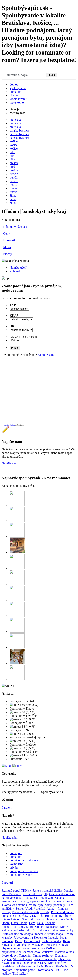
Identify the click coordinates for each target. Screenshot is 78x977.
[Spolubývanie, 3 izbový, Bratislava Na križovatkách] (17, 631)
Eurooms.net (32, 941)
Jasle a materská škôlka (47, 890)
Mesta (7, 247)
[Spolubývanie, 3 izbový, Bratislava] (17, 568)
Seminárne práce (24, 970)
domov (14, 84)
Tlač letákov (20, 973)
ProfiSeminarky (51, 941)
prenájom (15, 91)
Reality (44, 912)
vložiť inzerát (18, 99)
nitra (12, 152)
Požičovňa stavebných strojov (52, 959)
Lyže (32, 923)
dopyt (13, 955)
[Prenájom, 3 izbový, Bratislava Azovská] (17, 536)
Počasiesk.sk (22, 930)
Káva (40, 923)
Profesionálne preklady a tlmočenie (24, 934)
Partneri (6, 807)
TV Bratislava (40, 930)
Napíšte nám (9, 463)
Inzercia (52, 919)
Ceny (6, 233)
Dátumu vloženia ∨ (15, 226)
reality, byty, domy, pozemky (47, 905)
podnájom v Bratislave (24, 860)
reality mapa (55, 934)
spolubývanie (18, 88)
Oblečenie (61, 966)
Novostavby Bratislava (42, 944)
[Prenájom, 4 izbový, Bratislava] (17, 505)
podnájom (16, 853)
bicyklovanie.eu (12, 952)
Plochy (7, 254)
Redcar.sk (52, 926)
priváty (14, 867)
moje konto (17, 102)
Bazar (18, 941)
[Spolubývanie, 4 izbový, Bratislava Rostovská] (17, 600)
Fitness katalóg (11, 919)
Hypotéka (20, 944)
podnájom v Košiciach (24, 871)
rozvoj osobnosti (12, 962)
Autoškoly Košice (43, 948)
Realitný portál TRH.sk (16, 890)
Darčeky (23, 915)
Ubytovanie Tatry (35, 962)
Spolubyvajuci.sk (9, 425)
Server (20, 908)
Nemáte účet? (18, 267)
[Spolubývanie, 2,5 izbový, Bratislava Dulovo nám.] (17, 663)
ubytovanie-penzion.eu (16, 948)
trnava (13, 184)
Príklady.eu (46, 897)
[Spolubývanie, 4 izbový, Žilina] (17, 552)
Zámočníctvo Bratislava (38, 952)
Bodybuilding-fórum (58, 915)
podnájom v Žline (21, 874)
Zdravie (63, 944)
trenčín (14, 174)
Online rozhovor (43, 955)
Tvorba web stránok (14, 905)
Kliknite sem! (46, 354)
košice (14, 141)
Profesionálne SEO (48, 970)
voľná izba (16, 864)
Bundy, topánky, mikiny (35, 901)
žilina (13, 195)
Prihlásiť (15, 271)
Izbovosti (9, 240)
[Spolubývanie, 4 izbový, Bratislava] (17, 520)
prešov (14, 163)
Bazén (49, 966)
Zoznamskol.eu (32, 894)
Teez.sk (50, 923)
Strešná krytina (22, 959)
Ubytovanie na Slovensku (30, 937)
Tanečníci (25, 955)
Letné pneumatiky (62, 930)
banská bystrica (19, 130)
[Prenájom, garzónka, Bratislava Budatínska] (17, 647)
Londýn (40, 919)
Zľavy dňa (36, 915)
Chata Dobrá (19, 923)
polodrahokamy (26, 966)
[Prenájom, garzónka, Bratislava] (17, 584)
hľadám (14, 95)
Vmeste (67, 901)
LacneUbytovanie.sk (15, 926)
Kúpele (56, 901)
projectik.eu (36, 926)
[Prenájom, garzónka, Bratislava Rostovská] (17, 615)
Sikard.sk (28, 919)
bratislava (16, 119)
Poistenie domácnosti (25, 912)
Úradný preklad (35, 908)
